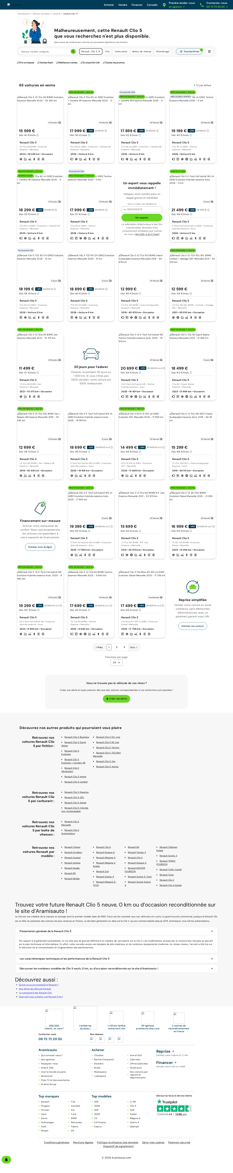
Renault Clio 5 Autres (107, 766)
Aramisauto (24, 13)
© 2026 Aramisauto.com (116, 1157)
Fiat (73, 1101)
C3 (95, 1118)
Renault (45, 1101)
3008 (97, 1114)
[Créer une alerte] (6, 1159)
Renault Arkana (73, 862)
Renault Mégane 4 (105, 857)
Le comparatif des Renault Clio (35, 992)
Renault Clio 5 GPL (74, 797)
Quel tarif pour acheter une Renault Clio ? (41, 996)
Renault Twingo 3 (137, 852)
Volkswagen (47, 1122)
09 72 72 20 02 (50, 1039)
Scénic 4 (134, 1122)
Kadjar (133, 1114)
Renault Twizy (167, 874)
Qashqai (134, 1126)
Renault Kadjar (72, 868)
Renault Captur (73, 847)
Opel (43, 1114)
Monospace (100, 1071)
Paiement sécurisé (179, 1142)
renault (56, 13)
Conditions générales (56, 1142)
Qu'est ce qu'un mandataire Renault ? (38, 984)
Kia (72, 1110)
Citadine (99, 1055)
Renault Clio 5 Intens (75, 776)
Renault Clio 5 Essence (77, 792)
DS (72, 1130)
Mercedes (76, 1122)
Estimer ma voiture (193, 626)
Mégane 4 (135, 1118)
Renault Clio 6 (103, 847)
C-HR (133, 1101)
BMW (74, 1118)
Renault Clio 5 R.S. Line (108, 737)
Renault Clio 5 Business (77, 737)
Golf (132, 1110)
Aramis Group (48, 1084)
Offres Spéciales (139, 1063)
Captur (98, 1126)
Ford (73, 1114)
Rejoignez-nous (49, 1063)
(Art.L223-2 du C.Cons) (147, 234)
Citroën (45, 1110)
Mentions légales (83, 1142)
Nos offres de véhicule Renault (35, 988)
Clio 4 (133, 1105)
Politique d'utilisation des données (117, 1142)
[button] (99, 51)
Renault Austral (73, 857)
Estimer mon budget (40, 547)
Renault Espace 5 (137, 862)
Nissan (44, 1130)
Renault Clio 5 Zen (106, 761)
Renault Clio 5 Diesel (75, 802)
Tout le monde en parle (53, 1071)
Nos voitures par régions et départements (139, 1074)
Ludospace (100, 1076)
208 (96, 1101)
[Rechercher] (73, 51)
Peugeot (45, 1105)
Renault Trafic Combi (171, 869)
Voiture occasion (41, 13)
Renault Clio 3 (167, 880)
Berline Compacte (104, 1059)
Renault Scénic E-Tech (140, 876)
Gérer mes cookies (153, 1142)
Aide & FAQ (47, 1067)
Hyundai (75, 1105)
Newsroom (47, 1076)
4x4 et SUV (136, 1055)
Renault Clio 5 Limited (76, 781)
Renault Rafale (72, 878)
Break (97, 1067)
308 (96, 1110)
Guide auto (136, 1067)
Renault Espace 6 (105, 852)
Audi (43, 1126)
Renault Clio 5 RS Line (107, 742)
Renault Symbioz (73, 852)
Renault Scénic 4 (105, 876)
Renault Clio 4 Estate (171, 885)
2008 (97, 1105)
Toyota (74, 1126)
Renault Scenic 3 (168, 855)
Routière (99, 1063)
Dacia (44, 1118)
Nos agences (48, 1059)
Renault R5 (70, 873)
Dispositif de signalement (118, 1146)
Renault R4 (133, 847)
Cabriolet (135, 1059)
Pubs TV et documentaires (55, 1080)
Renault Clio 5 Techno (107, 747)
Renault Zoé (102, 871)
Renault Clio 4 (135, 857)
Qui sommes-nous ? (51, 1055)
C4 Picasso (100, 1122)
